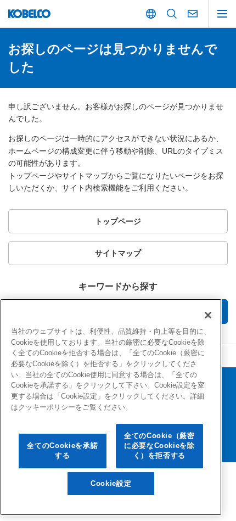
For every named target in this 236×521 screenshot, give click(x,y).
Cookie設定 (111, 483)
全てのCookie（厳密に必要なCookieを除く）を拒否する (159, 446)
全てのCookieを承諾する (62, 450)
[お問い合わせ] (192, 13)
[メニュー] (222, 13)
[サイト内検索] (171, 13)
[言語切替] (151, 13)
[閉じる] (208, 315)
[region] (111, 407)
